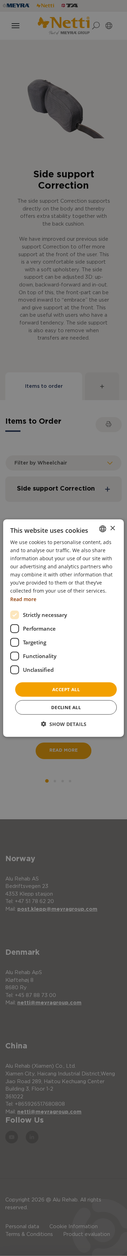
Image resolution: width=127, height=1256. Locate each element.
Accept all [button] (66, 689)
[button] (63, 724)
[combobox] (102, 528)
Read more (23, 598)
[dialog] (63, 628)
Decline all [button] (66, 707)
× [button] (112, 528)
